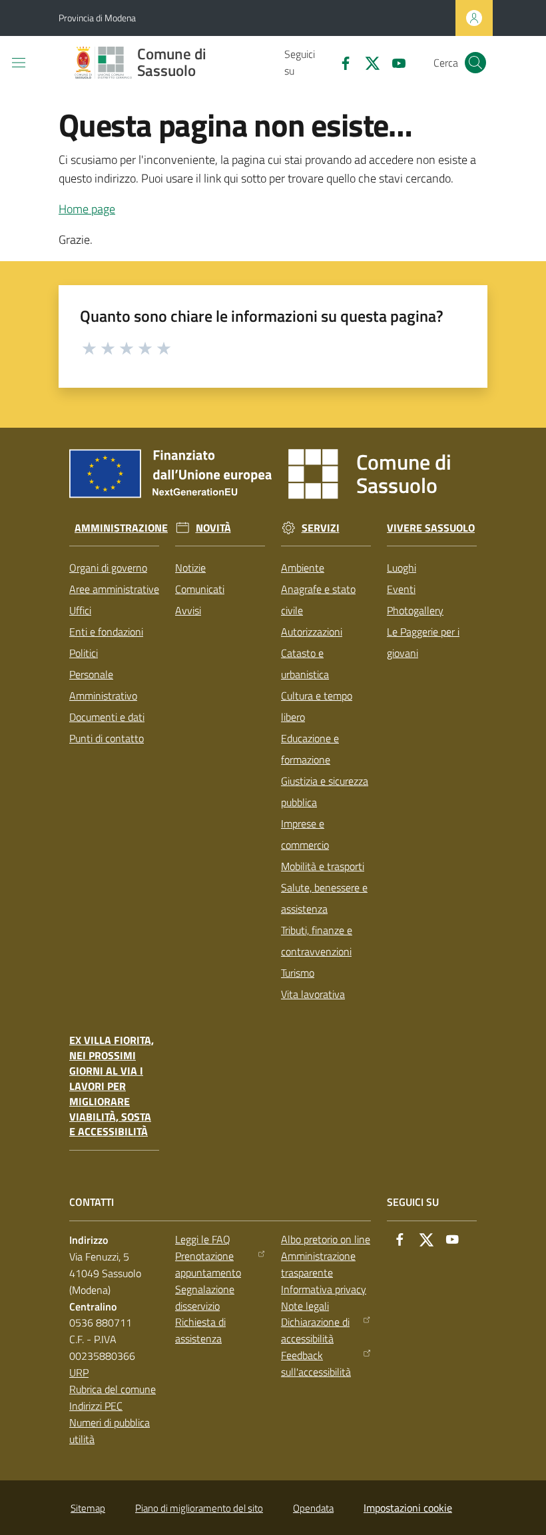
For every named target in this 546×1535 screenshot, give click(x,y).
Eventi (401, 589)
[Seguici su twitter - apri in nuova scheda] (367, 62)
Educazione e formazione (310, 749)
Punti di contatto (106, 738)
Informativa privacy (323, 1289)
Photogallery (415, 610)
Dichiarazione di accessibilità (315, 1330)
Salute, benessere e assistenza (324, 898)
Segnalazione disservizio (204, 1297)
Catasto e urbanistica (305, 663)
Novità (213, 528)
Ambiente (302, 568)
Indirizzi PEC (96, 1406)
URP (79, 1372)
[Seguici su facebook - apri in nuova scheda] (340, 62)
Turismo (297, 973)
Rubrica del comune (112, 1389)
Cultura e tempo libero (316, 706)
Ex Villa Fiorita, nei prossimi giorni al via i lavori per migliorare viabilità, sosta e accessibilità (111, 1086)
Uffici (80, 610)
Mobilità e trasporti (322, 866)
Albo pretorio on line (325, 1239)
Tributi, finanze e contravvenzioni (316, 940)
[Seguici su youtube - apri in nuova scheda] (393, 62)
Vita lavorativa (313, 994)
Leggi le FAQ (202, 1239)
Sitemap (88, 1508)
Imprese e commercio (305, 834)
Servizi (321, 528)
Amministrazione (121, 528)
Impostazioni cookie (408, 1508)
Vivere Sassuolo (431, 528)
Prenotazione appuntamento (208, 1264)
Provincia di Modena (97, 18)
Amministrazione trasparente (318, 1264)
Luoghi (401, 568)
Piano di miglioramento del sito (199, 1508)
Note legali (305, 1306)
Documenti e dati (106, 717)
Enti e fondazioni (106, 632)
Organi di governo (108, 568)
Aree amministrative (114, 589)
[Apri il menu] (19, 63)
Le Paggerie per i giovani (423, 642)
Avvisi (188, 610)
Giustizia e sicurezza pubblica (324, 791)
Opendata (313, 1508)
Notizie (190, 568)
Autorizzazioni (311, 632)
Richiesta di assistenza (200, 1330)
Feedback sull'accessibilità (316, 1363)
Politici (83, 653)
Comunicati (199, 589)
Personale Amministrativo (103, 685)
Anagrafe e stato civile (318, 599)
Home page (87, 209)
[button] (475, 63)
